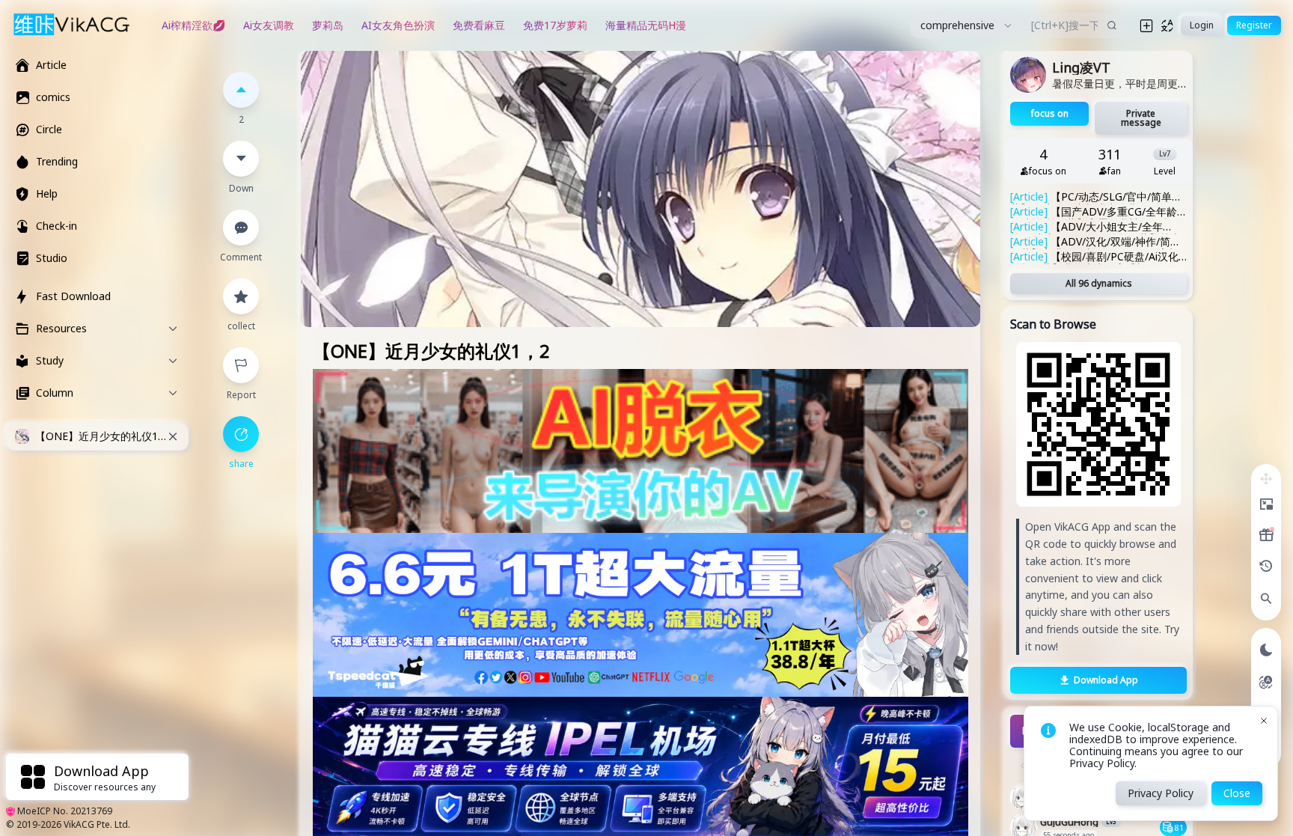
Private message (1141, 118)
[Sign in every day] (1266, 535)
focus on (1050, 113)
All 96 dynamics (1099, 283)
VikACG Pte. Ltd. (97, 824)
